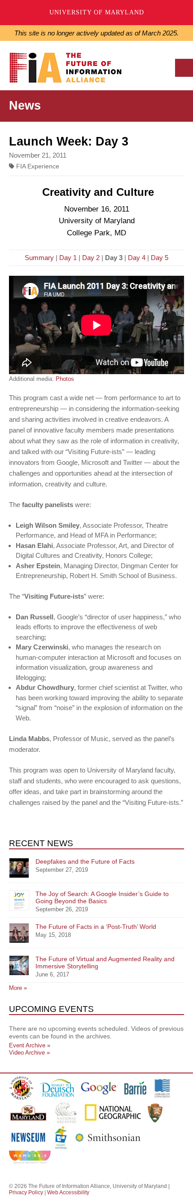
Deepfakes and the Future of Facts (85, 861)
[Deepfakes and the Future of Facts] (19, 868)
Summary (39, 257)
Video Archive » (29, 1052)
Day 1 (68, 257)
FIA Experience (36, 166)
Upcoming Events (51, 1009)
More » (18, 988)
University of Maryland (96, 12)
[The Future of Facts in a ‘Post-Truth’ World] (19, 933)
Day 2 (91, 257)
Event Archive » (29, 1045)
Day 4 (136, 257)
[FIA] (69, 70)
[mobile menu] (184, 68)
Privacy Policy (26, 1192)
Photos (65, 378)
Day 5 (159, 257)
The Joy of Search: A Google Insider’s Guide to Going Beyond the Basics (102, 897)
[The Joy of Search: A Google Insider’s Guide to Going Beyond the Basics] (19, 900)
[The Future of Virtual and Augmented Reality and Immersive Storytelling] (19, 965)
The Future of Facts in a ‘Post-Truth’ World (95, 926)
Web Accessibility (68, 1192)
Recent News (41, 843)
